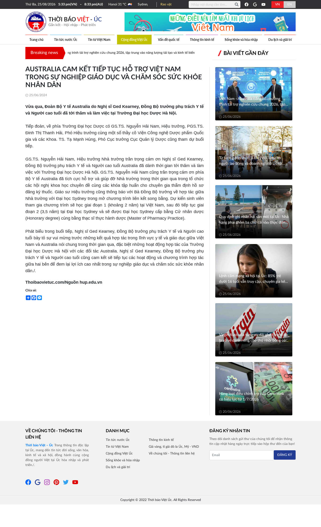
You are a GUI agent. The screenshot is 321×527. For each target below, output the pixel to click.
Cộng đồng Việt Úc (134, 40)
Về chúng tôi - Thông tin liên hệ (53, 434)
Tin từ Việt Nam (99, 40)
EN (289, 4)
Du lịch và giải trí (280, 40)
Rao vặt (166, 4)
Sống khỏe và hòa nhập (241, 40)
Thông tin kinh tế (202, 40)
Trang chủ (36, 40)
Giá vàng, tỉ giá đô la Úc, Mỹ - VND (174, 446)
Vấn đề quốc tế (168, 40)
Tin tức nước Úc (65, 40)
